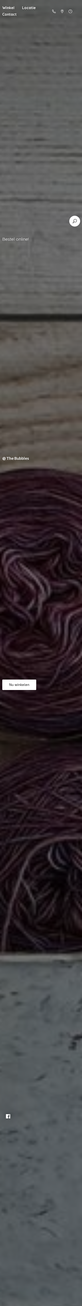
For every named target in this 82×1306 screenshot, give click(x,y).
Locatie (29, 7)
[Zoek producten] (74, 221)
